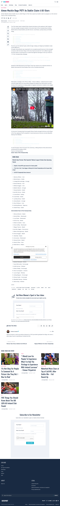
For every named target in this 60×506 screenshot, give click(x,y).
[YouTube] (50, 501)
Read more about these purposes (41, 254)
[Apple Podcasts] (58, 501)
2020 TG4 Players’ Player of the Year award (23, 287)
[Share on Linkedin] (8, 18)
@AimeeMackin (25, 60)
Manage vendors (16, 254)
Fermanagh (19, 289)
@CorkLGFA (18, 38)
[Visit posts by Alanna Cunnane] (8, 331)
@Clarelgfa (18, 74)
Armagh (42, 287)
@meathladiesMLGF (19, 71)
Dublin (49, 287)
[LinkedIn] (52, 331)
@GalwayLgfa (18, 41)
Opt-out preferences (26, 259)
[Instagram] (51, 501)
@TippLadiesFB (18, 42)
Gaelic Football (3, 7)
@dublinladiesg (18, 36)
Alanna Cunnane (4, 20)
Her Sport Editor (5, 379)
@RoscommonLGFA (19, 77)
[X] (48, 501)
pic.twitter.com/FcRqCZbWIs (36, 77)
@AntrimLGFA (18, 143)
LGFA (23, 289)
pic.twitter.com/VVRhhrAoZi (35, 42)
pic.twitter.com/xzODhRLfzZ (29, 61)
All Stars (38, 287)
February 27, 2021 (28, 44)
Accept (21, 257)
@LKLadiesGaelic (19, 142)
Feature (22, 353)
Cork (46, 287)
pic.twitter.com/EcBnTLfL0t (34, 143)
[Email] (8, 41)
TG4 (29, 289)
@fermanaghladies (19, 140)
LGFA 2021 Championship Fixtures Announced (22, 172)
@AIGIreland (27, 57)
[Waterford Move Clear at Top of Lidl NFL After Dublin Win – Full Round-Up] (50, 359)
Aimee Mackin (33, 287)
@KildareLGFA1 (18, 76)
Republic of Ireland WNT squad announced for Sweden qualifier (25, 165)
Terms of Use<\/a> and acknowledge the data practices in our (36, 319)
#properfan (23, 42)
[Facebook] (46, 501)
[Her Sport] (6, 2)
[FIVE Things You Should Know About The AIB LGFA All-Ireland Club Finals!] (10, 388)
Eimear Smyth (14, 289)
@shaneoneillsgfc (21, 61)
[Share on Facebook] (2, 18)
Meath (26, 289)
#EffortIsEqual (28, 42)
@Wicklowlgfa (18, 139)
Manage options (38, 257)
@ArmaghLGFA (18, 39)
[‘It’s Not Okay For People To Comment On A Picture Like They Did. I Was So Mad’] (10, 359)
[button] (45, 246)
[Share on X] (4, 18)
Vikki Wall (32, 289)
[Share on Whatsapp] (6, 18)
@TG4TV (22, 34)
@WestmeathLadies (19, 73)
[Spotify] (56, 501)
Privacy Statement (34, 259)
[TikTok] (53, 501)
